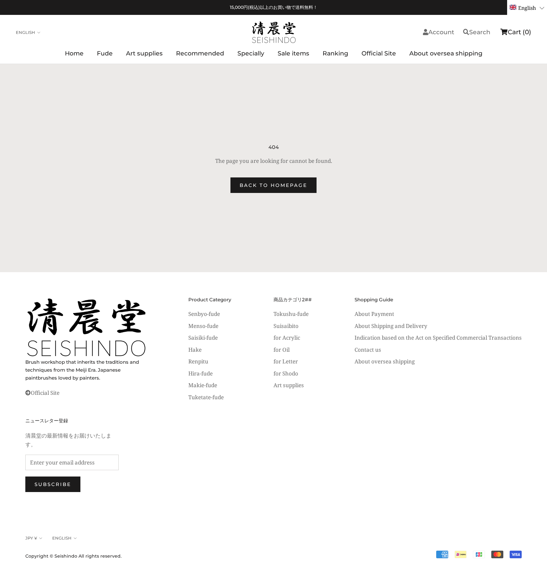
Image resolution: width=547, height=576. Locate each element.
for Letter (286, 361)
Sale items (293, 53)
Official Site (379, 53)
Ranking (335, 53)
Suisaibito (286, 326)
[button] (527, 7)
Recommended (200, 53)
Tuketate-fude (206, 397)
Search (479, 32)
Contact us (368, 349)
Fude (105, 53)
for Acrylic (287, 337)
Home (74, 53)
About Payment (374, 313)
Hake (195, 349)
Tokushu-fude (291, 313)
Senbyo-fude (204, 313)
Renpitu (198, 361)
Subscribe (53, 484)
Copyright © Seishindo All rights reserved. (73, 556)
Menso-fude (203, 326)
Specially (250, 53)
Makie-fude (202, 385)
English (25, 32)
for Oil (282, 349)
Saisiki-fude (203, 337)
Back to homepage (273, 185)
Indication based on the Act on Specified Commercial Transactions (438, 337)
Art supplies (144, 53)
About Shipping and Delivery (391, 326)
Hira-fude (200, 373)
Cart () (519, 32)
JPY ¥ (31, 538)
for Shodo (286, 373)
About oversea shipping (445, 53)
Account (441, 32)
